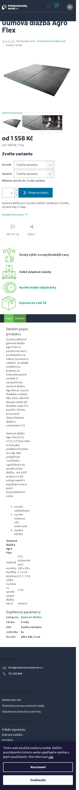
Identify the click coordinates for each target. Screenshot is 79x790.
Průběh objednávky (14, 730)
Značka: (13, 45)
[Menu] (70, 7)
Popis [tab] (8, 318)
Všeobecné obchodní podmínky (21, 711)
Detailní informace (13, 215)
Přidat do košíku (38, 192)
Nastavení (38, 767)
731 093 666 (15, 674)
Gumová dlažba (31, 617)
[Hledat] (49, 7)
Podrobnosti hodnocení (51, 41)
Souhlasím (38, 780)
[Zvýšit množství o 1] (16, 190)
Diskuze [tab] (20, 318)
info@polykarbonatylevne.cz (25, 668)
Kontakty (7, 740)
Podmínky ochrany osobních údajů (23, 705)
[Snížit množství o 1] (16, 195)
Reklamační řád (11, 699)
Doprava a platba (12, 735)
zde (50, 757)
